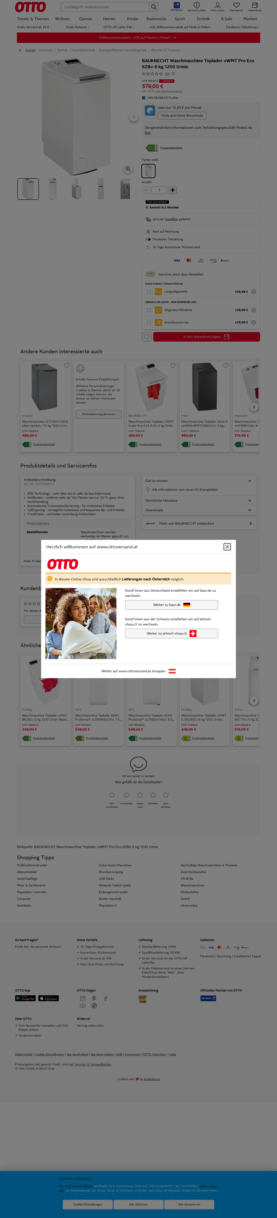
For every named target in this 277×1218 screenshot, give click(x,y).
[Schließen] (227, 546)
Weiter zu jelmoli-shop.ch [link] (167, 633)
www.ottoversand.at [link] (135, 671)
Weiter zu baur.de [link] (167, 605)
